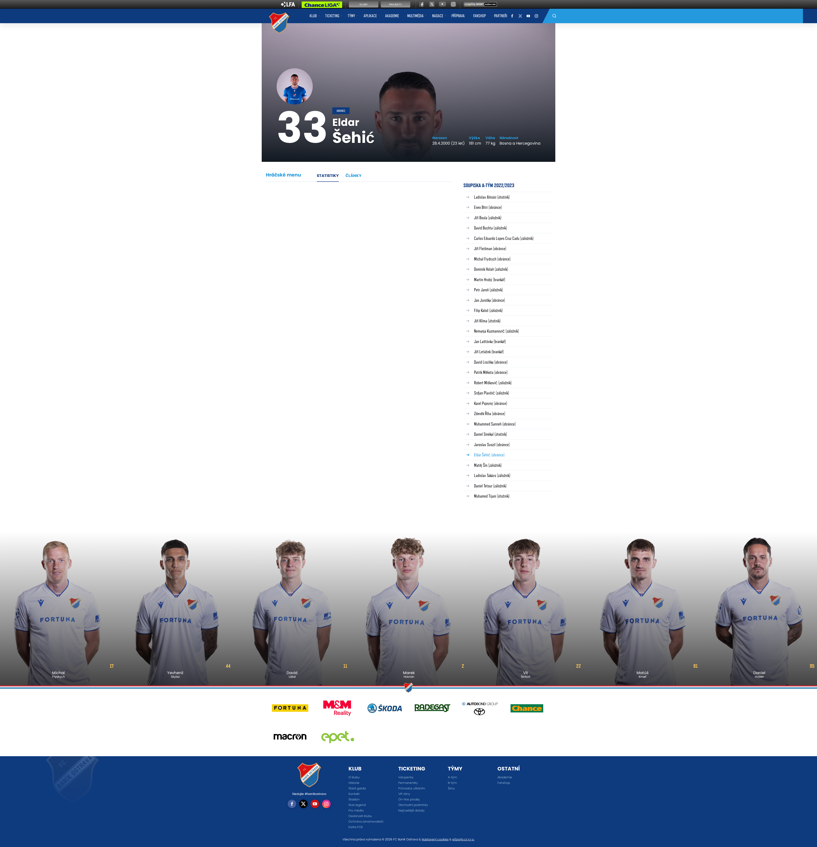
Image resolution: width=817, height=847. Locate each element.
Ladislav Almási (492, 197)
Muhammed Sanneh (495, 424)
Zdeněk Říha (489, 413)
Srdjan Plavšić (491, 393)
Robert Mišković (493, 382)
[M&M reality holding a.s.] (337, 710)
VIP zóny (404, 794)
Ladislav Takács (492, 475)
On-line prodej (408, 799)
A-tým (452, 777)
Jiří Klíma (487, 320)
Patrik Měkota (491, 372)
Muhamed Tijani (492, 496)
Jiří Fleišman (490, 248)
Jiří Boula (487, 217)
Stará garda (357, 788)
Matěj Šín (488, 465)
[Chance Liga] (322, 5)
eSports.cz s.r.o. (463, 839)
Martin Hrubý (489, 279)
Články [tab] (353, 175)
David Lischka (491, 362)
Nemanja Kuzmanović (496, 331)
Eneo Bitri (488, 207)
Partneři (500, 15)
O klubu (354, 777)
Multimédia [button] (415, 15)
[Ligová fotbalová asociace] (288, 5)
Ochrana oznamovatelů (366, 821)
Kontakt (354, 794)
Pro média (356, 810)
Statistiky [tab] (328, 175)
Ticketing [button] (332, 15)
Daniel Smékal (490, 434)
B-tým (452, 783)
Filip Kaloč (488, 310)
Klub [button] (313, 15)
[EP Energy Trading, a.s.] (337, 738)
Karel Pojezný (490, 403)
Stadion (354, 799)
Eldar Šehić (489, 454)
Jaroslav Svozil (492, 444)
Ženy (451, 788)
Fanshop (479, 15)
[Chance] (526, 710)
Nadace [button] (437, 15)
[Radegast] (432, 710)
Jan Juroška (489, 300)
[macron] (290, 738)
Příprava (458, 15)
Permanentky (408, 783)
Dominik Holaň (491, 269)
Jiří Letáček (489, 351)
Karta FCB (356, 827)
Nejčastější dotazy (411, 810)
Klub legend (357, 805)
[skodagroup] (384, 710)
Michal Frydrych (492, 259)
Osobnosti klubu (360, 816)
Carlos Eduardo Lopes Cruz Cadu (504, 238)
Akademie (392, 15)
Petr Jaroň (488, 289)
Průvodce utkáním (411, 788)
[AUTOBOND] (479, 710)
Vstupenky (406, 777)
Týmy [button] (351, 15)
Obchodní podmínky (413, 805)
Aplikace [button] (370, 15)
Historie (354, 783)
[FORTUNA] (290, 710)
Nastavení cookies (435, 839)
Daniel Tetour (490, 485)
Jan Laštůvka (490, 341)
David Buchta (490, 228)
